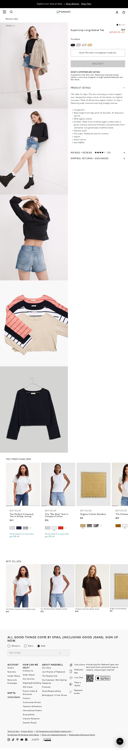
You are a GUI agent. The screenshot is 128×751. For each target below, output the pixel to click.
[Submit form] (60, 653)
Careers (26, 698)
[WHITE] (25, 527)
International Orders (32, 710)
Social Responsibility (51, 691)
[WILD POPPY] (60, 527)
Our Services (28, 679)
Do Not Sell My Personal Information (23, 735)
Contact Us (28, 671)
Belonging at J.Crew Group (54, 695)
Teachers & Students (32, 706)
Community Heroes (32, 702)
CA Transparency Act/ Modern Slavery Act (53, 731)
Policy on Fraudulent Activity (54, 735)
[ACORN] (118, 525)
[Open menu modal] (4, 12)
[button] (11, 26)
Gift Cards (27, 687)
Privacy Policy (27, 731)
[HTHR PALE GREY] (12, 527)
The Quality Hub (49, 676)
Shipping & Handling (32, 683)
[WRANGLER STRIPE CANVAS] (96, 525)
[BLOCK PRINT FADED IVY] (89, 525)
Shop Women (72, 4)
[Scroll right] (30, 528)
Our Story (46, 668)
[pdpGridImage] (34, 66)
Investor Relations (31, 719)
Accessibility (28, 715)
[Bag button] (123, 12)
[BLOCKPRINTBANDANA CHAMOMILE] (83, 525)
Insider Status (13, 676)
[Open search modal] (11, 12)
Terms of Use (13, 731)
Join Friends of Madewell (53, 672)
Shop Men (86, 4)
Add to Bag (94, 533)
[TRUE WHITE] (124, 525)
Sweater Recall (30, 723)
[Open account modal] (116, 12)
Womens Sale (12, 19)
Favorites (11, 672)
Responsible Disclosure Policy (82, 735)
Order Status (29, 675)
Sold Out (98, 64)
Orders (10, 668)
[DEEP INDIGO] (19, 527)
